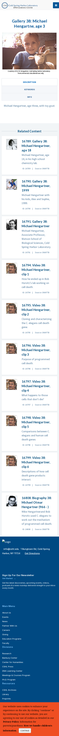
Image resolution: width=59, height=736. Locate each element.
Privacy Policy (11, 721)
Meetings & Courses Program (16, 675)
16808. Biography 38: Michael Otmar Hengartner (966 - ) (37, 502)
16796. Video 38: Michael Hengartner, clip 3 (36, 350)
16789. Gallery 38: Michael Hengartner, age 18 (36, 145)
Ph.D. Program (8, 679)
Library (5, 694)
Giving (5, 634)
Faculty (5, 643)
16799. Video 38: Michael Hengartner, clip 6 (36, 462)
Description (29, 82)
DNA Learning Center (12, 671)
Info (29, 97)
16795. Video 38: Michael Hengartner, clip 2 (36, 309)
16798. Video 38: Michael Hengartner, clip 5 (36, 422)
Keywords (29, 89)
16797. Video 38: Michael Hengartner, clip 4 (36, 386)
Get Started (7, 578)
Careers (6, 630)
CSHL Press (7, 666)
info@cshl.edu (11, 549)
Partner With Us (9, 626)
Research (6, 653)
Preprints (6, 698)
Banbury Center (9, 658)
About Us (6, 612)
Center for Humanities (12, 662)
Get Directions (32, 553)
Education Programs (11, 639)
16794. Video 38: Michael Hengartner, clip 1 (36, 269)
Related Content (29, 131)
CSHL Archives (9, 690)
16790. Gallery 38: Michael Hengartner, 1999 (36, 185)
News (5, 621)
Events (5, 617)
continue (24, 730)
